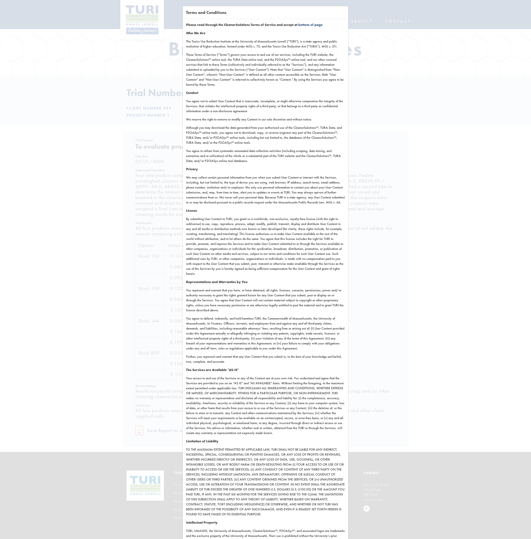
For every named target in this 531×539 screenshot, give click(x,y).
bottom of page (310, 25)
